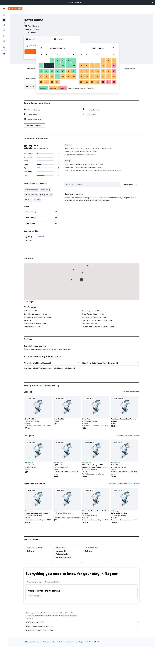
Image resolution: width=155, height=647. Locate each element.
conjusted (28, 200)
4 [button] (68, 60)
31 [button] (114, 82)
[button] (152, 2)
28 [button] (47, 82)
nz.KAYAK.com (28, 642)
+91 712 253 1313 (30, 32)
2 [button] (57, 60)
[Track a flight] (4, 41)
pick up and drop (46, 195)
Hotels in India (56, 642)
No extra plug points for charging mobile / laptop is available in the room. (92, 170)
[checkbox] (35, 238)
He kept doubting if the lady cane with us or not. (84, 164)
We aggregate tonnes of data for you (40, 626)
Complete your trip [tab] (34, 582)
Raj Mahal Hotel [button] (59, 465)
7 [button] (46, 66)
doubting (37, 200)
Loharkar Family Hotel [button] (119, 513)
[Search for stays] (4, 20)
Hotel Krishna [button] (116, 465)
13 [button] (41, 71)
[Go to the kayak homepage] (15, 8)
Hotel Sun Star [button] (58, 419)
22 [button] (52, 76)
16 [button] (57, 71)
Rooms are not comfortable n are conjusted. (83, 167)
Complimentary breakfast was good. (80, 155)
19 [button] (74, 71)
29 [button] (52, 82)
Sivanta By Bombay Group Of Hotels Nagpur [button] (95, 512)
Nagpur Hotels (83, 642)
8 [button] (52, 66)
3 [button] (62, 60)
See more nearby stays (130, 392)
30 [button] (57, 82)
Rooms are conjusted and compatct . (80, 151)
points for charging (31, 195)
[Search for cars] (4, 25)
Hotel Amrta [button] (86, 419)
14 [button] (46, 71)
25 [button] (68, 76)
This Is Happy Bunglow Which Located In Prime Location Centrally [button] (95, 466)
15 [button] (52, 71)
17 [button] (63, 71)
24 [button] (63, 76)
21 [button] (46, 76)
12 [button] (74, 66)
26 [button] (74, 76)
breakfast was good (31, 190)
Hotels (37, 642)
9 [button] (57, 66)
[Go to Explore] (4, 36)
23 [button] (57, 76)
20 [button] (41, 76)
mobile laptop (45, 190)
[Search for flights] (4, 15)
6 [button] (41, 66)
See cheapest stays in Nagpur (128, 435)
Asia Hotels (45, 642)
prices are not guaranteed (69, 615)
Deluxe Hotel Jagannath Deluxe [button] (36, 513)
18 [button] (68, 71)
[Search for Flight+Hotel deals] (4, 29)
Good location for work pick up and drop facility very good (87, 148)
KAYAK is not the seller (34, 622)
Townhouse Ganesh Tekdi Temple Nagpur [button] (123, 420)
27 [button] (41, 82)
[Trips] (4, 47)
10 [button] (63, 66)
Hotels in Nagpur (34, 596)
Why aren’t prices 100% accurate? (39, 630)
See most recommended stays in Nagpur (124, 483)
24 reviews (36, 26)
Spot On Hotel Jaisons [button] (33, 465)
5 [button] (73, 60)
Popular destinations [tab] (52, 582)
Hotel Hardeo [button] (58, 511)
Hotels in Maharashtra (70, 642)
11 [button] (68, 66)
